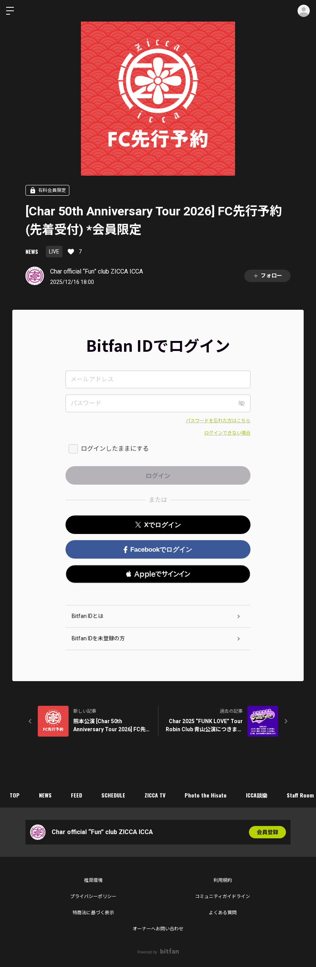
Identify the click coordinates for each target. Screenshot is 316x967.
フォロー (271, 275)
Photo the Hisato (206, 795)
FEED (76, 795)
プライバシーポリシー (93, 896)
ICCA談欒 (256, 795)
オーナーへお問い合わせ (158, 929)
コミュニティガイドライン (222, 896)
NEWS (31, 251)
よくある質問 (223, 912)
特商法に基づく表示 (93, 912)
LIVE (54, 251)
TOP (15, 795)
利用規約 (222, 880)
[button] (158, 574)
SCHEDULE (113, 795)
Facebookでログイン (161, 549)
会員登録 (267, 832)
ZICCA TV (155, 795)
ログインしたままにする (115, 448)
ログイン (304, 11)
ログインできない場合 (227, 433)
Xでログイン (162, 525)
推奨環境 (93, 880)
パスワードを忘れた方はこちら (218, 420)
